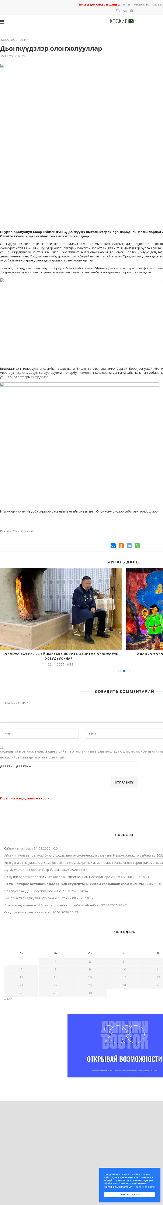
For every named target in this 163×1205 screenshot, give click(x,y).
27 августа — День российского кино (32, 891)
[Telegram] (129, 545)
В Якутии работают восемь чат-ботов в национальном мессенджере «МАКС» (63, 877)
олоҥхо (6, 530)
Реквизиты (141, 4)
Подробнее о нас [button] (144, 1186)
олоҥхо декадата (24, 530)
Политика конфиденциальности (24, 798)
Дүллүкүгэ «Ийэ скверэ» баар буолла (32, 869)
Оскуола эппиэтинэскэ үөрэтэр (28, 912)
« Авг (8, 999)
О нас (127, 4)
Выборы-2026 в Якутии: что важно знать (35, 898)
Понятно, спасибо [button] (130, 1194)
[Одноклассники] (121, 545)
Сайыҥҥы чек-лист (18, 848)
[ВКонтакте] (113, 545)
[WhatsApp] (137, 545)
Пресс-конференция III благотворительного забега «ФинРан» (52, 905)
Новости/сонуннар (14, 39)
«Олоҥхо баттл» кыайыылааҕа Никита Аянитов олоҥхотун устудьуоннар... (60, 656)
